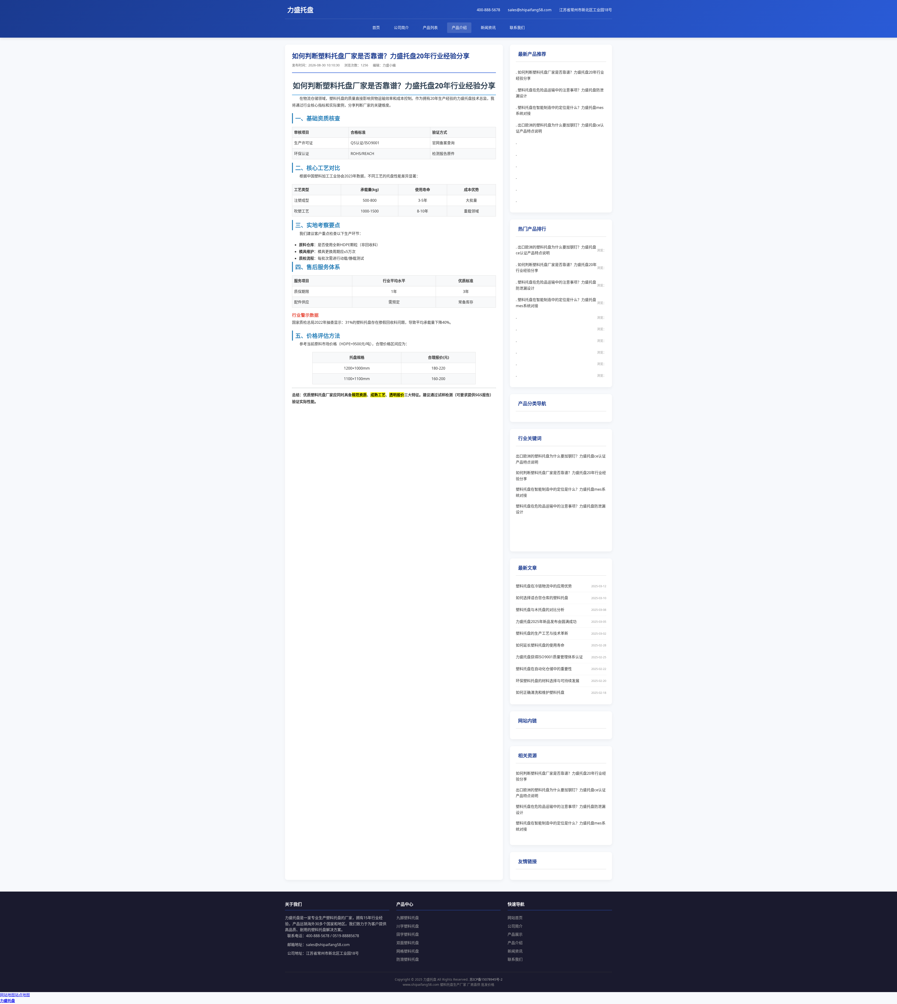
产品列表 (430, 27)
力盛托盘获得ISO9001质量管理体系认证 (561, 656)
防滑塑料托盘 (407, 959)
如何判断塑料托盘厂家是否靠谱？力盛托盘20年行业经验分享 (561, 475)
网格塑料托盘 (407, 951)
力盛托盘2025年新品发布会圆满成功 (561, 621)
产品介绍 (459, 27)
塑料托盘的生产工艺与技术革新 (561, 633)
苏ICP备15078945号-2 (486, 979)
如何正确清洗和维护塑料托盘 (561, 692)
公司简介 (401, 27)
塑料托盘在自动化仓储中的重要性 (561, 668)
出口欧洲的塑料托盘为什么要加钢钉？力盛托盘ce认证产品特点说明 (561, 459)
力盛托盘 (7, 1000)
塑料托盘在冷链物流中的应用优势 (561, 586)
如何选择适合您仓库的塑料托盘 (561, 597)
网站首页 (515, 917)
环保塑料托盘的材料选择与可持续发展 (561, 680)
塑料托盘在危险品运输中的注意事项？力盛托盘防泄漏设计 (560, 509)
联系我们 (517, 27)
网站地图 (7, 994)
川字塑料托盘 (407, 926)
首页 (376, 27)
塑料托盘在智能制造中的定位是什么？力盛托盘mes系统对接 (560, 492)
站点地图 (22, 994)
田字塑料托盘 (407, 934)
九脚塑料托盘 (407, 917)
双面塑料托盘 (407, 942)
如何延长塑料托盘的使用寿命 (561, 645)
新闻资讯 (488, 27)
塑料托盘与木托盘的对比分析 (561, 609)
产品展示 (515, 934)
